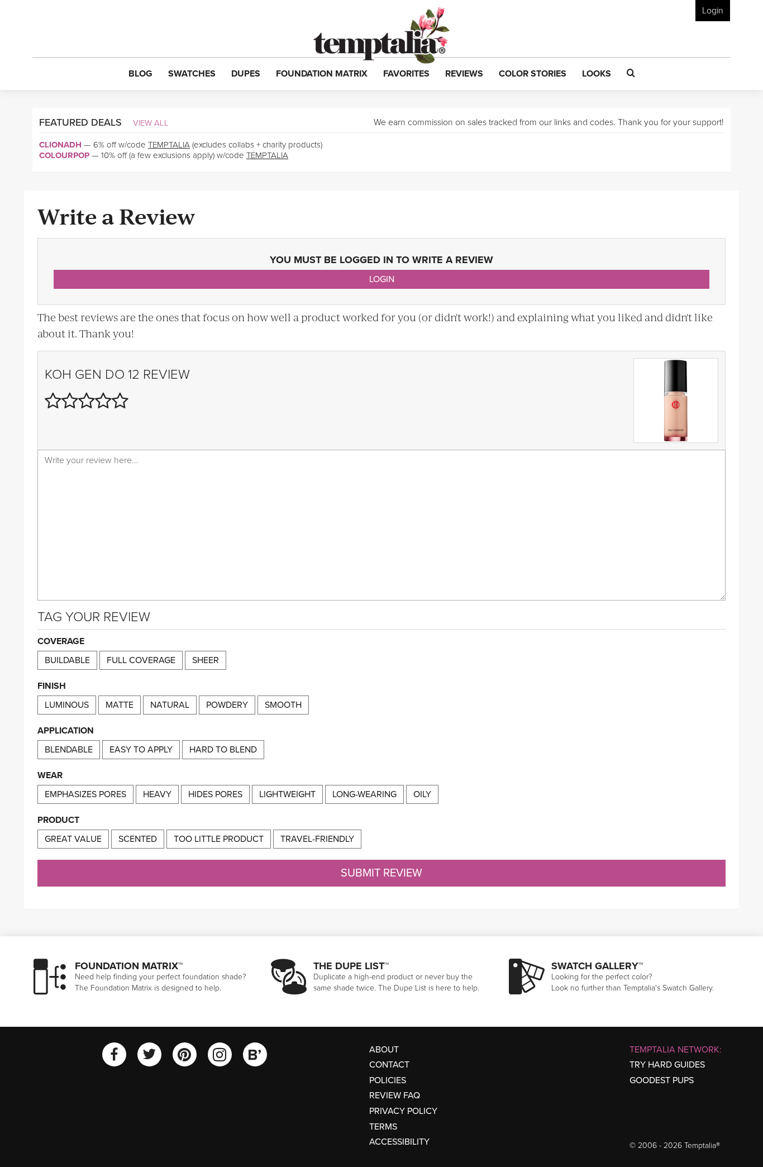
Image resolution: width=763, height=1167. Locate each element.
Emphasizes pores (85, 794)
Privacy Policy (403, 1111)
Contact (389, 1064)
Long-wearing (364, 794)
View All (151, 123)
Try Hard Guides (667, 1064)
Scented (137, 839)
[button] (140, 74)
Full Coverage (141, 660)
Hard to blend (223, 749)
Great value (73, 839)
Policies (387, 1080)
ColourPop (64, 155)
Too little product (219, 839)
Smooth (283, 705)
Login (712, 10)
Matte (119, 705)
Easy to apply (141, 749)
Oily (422, 794)
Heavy (157, 794)
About (384, 1049)
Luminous (67, 705)
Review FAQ (394, 1095)
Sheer (205, 660)
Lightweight (287, 794)
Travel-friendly (317, 839)
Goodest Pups (662, 1080)
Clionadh (60, 145)
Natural (169, 705)
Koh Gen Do (85, 374)
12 (134, 374)
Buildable (67, 660)
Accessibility (399, 1141)
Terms (383, 1126)
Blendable (69, 749)
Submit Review (381, 873)
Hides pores (215, 794)
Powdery (227, 705)
